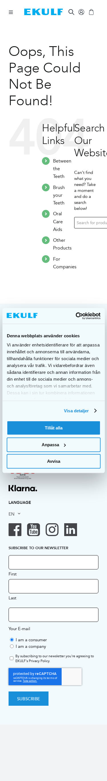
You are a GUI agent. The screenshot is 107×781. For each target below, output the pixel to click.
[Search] (71, 12)
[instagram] (52, 529)
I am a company (31, 646)
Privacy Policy (39, 661)
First (13, 574)
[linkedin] (70, 529)
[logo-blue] (43, 10)
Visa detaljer (76, 410)
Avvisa (53, 461)
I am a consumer (31, 640)
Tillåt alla (53, 427)
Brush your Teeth (59, 195)
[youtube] (33, 529)
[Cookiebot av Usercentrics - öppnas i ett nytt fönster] (76, 316)
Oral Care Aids (58, 221)
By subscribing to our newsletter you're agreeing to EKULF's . (54, 659)
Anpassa (50, 444)
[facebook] (15, 529)
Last (12, 598)
